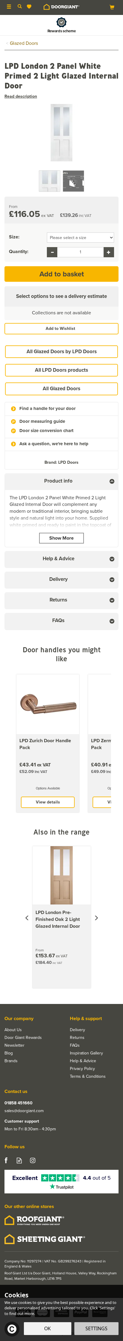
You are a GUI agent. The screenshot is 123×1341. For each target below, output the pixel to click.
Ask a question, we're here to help (53, 444)
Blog (8, 1053)
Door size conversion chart (46, 431)
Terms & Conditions (88, 1077)
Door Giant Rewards (23, 1038)
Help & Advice (83, 1061)
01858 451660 (18, 1103)
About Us (13, 1030)
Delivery (77, 1030)
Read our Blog (19, 1160)
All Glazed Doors (61, 388)
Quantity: (18, 251)
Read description (20, 96)
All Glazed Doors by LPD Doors (62, 351)
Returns (77, 1038)
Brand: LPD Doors (61, 462)
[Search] (19, 6)
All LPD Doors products (61, 370)
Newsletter (14, 1045)
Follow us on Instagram (32, 1160)
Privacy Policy (82, 1069)
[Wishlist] (30, 6)
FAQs (75, 1045)
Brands (11, 1061)
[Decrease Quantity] (52, 252)
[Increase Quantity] (109, 252)
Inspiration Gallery (86, 1053)
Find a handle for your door (47, 408)
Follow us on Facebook (6, 1160)
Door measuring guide (42, 421)
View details (48, 802)
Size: (14, 237)
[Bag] (112, 7)
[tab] (61, 482)
